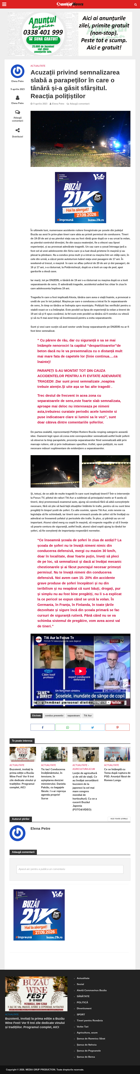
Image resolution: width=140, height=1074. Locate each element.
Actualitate (38, 66)
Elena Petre (17, 81)
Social (80, 984)
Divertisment (84, 1008)
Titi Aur (88, 715)
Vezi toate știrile (119, 819)
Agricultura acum (84, 769)
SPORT (81, 1014)
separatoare (73, 715)
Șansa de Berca (86, 1056)
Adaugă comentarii (17, 119)
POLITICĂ (82, 1002)
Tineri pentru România (90, 1020)
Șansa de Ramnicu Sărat (91, 1038)
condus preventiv (54, 715)
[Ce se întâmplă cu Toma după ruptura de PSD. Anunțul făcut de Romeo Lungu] (117, 754)
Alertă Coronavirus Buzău (92, 990)
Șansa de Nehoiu (87, 1044)
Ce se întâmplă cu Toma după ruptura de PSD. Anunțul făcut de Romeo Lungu (117, 775)
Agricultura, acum (87, 1032)
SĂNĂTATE (83, 996)
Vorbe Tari (82, 1026)
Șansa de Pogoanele (89, 1050)
